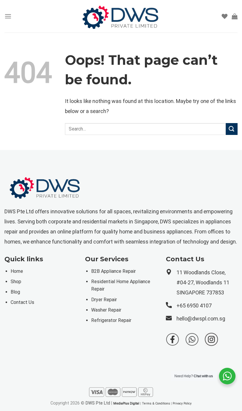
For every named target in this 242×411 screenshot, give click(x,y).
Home (17, 271)
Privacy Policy (182, 403)
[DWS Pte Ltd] (121, 16)
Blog (15, 292)
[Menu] (8, 16)
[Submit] (232, 129)
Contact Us (22, 302)
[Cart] (235, 16)
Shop (16, 281)
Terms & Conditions (156, 403)
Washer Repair (106, 310)
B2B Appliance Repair (113, 271)
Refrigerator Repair (111, 320)
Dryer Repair (104, 299)
